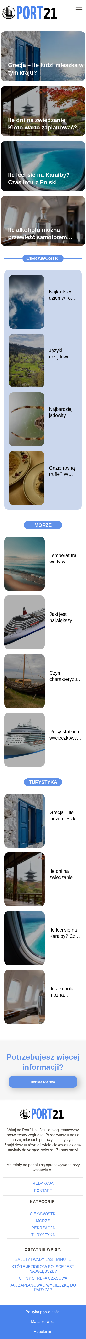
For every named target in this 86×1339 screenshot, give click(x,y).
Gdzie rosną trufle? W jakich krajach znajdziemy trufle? (62, 471)
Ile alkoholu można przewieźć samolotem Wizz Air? (37, 233)
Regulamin (43, 1331)
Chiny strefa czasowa (43, 1278)
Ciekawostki (43, 258)
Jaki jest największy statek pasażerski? (62, 618)
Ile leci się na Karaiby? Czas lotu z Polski (39, 179)
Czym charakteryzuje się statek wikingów (65, 676)
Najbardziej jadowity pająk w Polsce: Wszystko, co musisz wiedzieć (60, 412)
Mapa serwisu (43, 1322)
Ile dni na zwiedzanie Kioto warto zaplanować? (42, 124)
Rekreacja (43, 1228)
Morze (43, 525)
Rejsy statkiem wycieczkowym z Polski (65, 735)
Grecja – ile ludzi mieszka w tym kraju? (46, 69)
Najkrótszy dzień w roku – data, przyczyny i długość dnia (62, 295)
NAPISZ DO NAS (43, 1082)
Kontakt (43, 1191)
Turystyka (43, 782)
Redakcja (43, 1183)
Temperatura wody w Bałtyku (62, 559)
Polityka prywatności (43, 1312)
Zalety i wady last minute (43, 1259)
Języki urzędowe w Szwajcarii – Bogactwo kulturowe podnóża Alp (62, 354)
